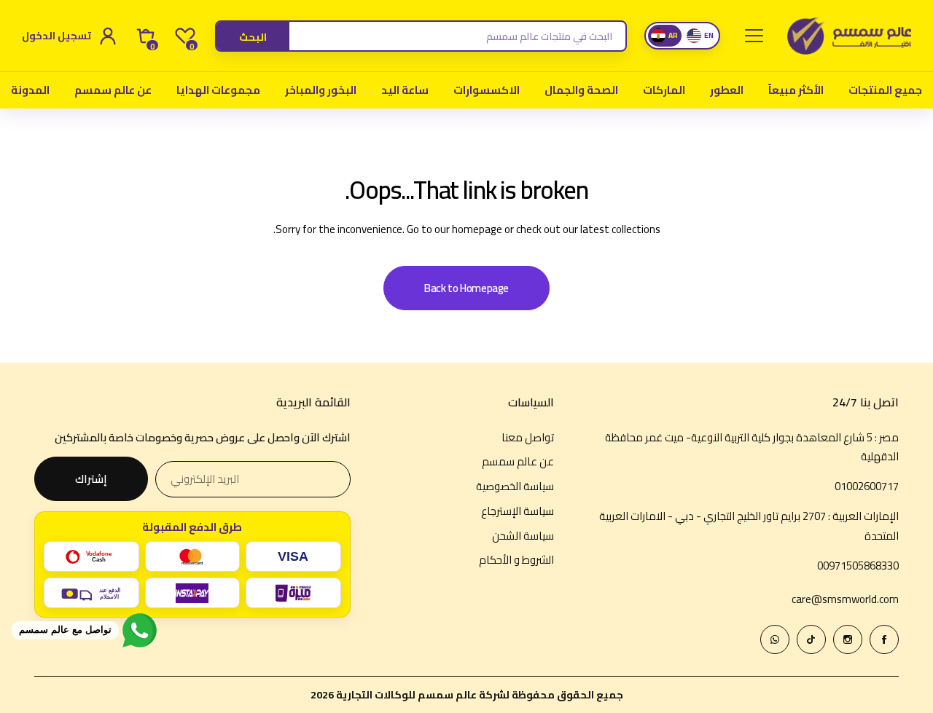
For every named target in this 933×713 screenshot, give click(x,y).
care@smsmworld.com (845, 599)
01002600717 (867, 486)
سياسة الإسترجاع (517, 510)
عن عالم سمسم (113, 90)
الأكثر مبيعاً (796, 90)
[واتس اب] (774, 639)
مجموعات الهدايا (218, 90)
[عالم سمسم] (849, 36)
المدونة (30, 90)
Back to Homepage (466, 288)
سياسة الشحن (523, 535)
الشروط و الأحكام (516, 559)
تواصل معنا (527, 437)
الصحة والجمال (581, 90)
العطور (726, 90)
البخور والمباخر (320, 90)
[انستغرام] (847, 639)
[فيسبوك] (884, 639)
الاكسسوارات (486, 90)
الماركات (664, 90)
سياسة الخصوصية (515, 486)
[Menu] (754, 36)
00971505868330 (858, 565)
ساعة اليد (405, 90)
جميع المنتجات (885, 90)
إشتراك (91, 478)
